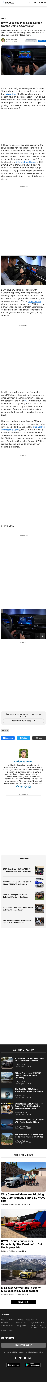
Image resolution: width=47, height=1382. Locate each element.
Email (40, 738)
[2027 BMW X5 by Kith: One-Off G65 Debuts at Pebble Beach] (39, 905)
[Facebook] (17, 786)
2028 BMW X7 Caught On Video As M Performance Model (29, 1059)
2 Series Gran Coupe (25, 162)
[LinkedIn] (29, 786)
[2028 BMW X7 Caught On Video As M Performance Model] (7, 1058)
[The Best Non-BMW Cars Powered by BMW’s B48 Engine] (7, 1089)
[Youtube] (26, 1358)
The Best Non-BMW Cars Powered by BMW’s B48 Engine (29, 1090)
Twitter (24, 738)
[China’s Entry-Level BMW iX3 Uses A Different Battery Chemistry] (7, 1073)
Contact (34, 1320)
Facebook (9, 738)
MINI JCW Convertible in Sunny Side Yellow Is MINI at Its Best (21, 1289)
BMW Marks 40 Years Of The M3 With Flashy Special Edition (29, 1121)
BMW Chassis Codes (23, 1320)
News (3, 18)
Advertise (4, 1323)
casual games (34, 301)
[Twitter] (21, 786)
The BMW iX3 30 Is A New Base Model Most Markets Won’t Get (29, 1135)
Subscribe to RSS (7, 1326)
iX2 (25, 401)
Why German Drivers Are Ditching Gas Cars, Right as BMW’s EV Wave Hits (23, 1197)
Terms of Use (21, 1323)
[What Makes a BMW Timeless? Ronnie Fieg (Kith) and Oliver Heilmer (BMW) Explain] (7, 1104)
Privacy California (7, 1330)
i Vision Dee (10, 94)
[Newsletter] (35, 3)
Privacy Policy (21, 1326)
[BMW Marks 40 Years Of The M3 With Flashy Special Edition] (7, 1120)
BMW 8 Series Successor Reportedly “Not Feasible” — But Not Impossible (21, 1244)
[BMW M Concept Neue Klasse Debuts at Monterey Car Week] (39, 892)
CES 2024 (5, 730)
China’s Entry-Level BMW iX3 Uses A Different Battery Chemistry (28, 1075)
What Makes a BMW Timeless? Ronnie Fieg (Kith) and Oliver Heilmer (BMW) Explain (29, 1106)
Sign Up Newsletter (38, 1323)
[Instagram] (25, 786)
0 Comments (42, 41)
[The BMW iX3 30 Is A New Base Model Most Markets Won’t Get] (7, 1134)
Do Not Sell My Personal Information (38, 1326)
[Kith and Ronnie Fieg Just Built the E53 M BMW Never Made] (39, 918)
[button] (42, 636)
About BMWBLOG (7, 1320)
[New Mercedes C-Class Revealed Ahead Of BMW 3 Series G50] (39, 879)
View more (22, 1302)
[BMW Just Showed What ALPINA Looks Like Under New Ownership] (39, 867)
